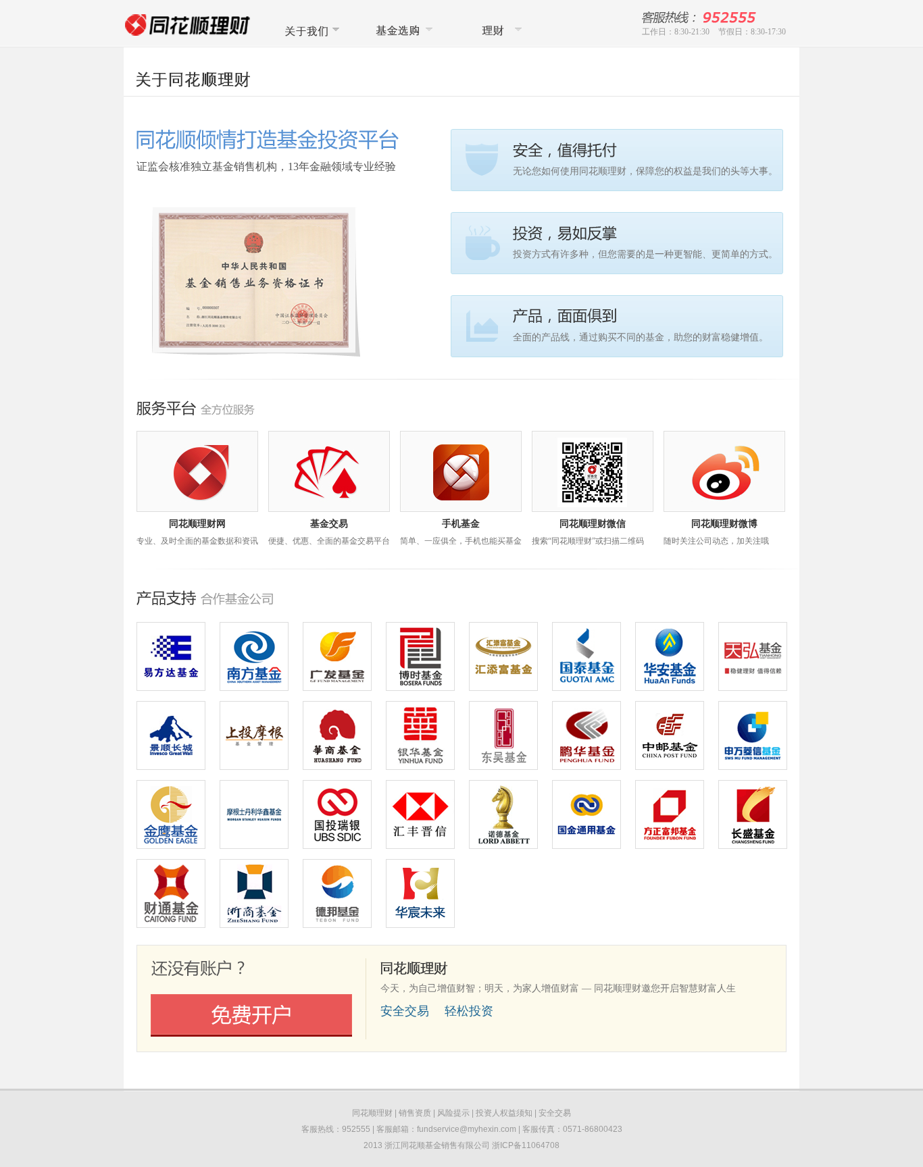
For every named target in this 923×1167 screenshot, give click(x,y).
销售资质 (415, 1113)
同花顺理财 (496, 30)
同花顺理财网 (197, 524)
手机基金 (461, 524)
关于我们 (309, 30)
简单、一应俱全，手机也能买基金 (461, 541)
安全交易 (404, 1011)
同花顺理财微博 (724, 524)
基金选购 (402, 30)
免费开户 (251, 1015)
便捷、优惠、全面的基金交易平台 (329, 541)
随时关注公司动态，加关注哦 (716, 541)
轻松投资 (469, 1011)
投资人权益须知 (504, 1113)
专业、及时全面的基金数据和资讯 (197, 541)
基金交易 (329, 524)
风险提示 (453, 1113)
